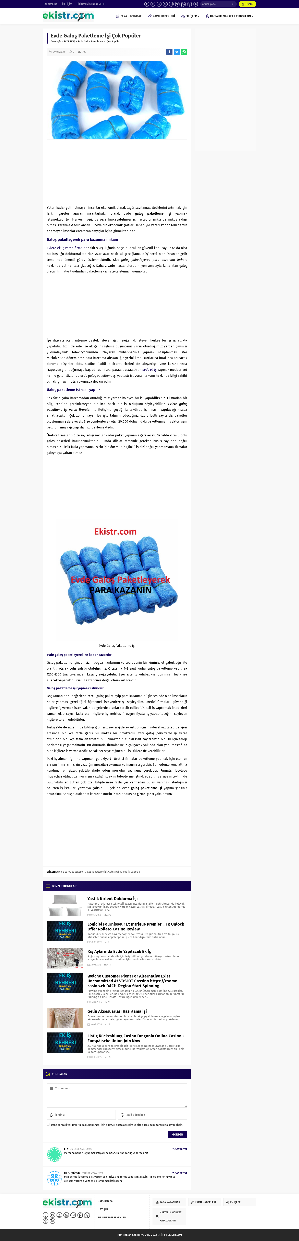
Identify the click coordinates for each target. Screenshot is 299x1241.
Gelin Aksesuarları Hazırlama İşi (117, 1011)
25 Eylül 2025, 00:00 (81, 1149)
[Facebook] (146, 4)
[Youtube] (171, 4)
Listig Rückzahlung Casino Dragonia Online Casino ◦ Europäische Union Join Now (135, 1038)
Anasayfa (56, 41)
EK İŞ (160, 1234)
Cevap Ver (181, 1148)
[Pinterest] (177, 4)
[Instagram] (159, 4)
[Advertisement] (117, 172)
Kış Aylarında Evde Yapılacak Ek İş (119, 951)
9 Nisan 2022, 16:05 (92, 1172)
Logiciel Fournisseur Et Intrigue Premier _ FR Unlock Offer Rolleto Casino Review (135, 926)
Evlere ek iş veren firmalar (67, 248)
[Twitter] (153, 4)
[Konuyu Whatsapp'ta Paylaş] (184, 52)
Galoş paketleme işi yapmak (124, 871)
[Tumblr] (189, 4)
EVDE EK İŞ (69, 41)
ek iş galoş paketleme (71, 871)
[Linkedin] (165, 4)
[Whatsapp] (183, 4)
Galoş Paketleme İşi (96, 871)
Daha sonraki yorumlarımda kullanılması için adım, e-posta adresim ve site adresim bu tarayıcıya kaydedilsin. (117, 1124)
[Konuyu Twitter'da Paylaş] (177, 52)
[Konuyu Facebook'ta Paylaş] (169, 52)
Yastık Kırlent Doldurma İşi (112, 898)
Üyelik (249, 3)
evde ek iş (149, 370)
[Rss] (195, 4)
